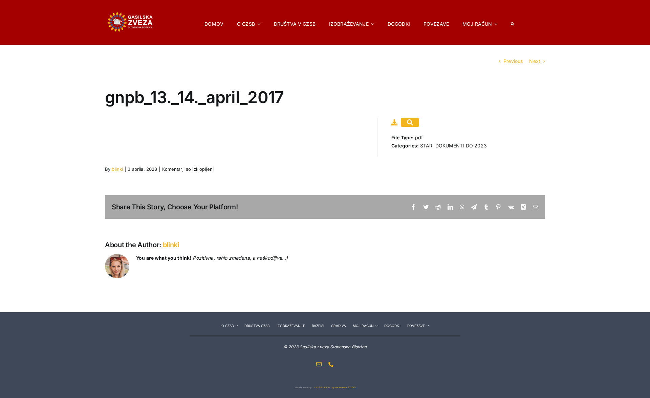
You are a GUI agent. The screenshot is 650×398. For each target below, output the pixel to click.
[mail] (319, 364)
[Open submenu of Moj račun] (375, 326)
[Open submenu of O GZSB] (236, 326)
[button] (512, 22)
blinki (117, 169)
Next (534, 61)
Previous (513, 61)
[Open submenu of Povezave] (427, 326)
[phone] (331, 364)
